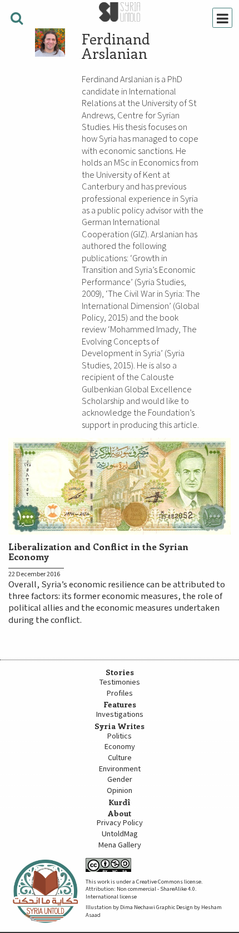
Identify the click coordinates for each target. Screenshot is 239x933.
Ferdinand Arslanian (116, 46)
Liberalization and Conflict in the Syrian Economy (98, 551)
